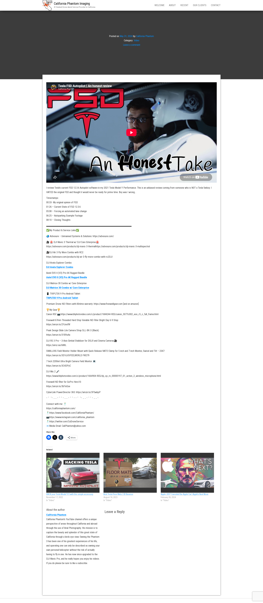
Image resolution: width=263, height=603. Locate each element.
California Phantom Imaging (72, 3)
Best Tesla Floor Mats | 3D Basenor (118, 494)
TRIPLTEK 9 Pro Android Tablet (62, 297)
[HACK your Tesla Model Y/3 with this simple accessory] (73, 473)
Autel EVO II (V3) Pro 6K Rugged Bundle (66, 277)
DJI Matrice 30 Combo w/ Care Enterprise (67, 287)
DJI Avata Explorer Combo (59, 267)
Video (136, 40)
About (172, 5)
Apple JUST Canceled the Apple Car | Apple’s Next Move (184, 494)
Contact (216, 5)
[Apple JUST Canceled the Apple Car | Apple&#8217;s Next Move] (188, 473)
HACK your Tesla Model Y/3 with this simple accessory (69, 494)
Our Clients (199, 5)
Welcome (159, 5)
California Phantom (145, 36)
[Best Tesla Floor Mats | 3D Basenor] (130, 473)
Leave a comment (131, 44)
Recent (184, 5)
